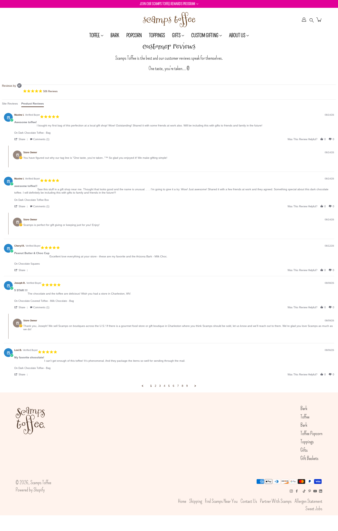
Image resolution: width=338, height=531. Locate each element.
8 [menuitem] (182, 385)
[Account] (304, 19)
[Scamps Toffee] (169, 19)
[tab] (10, 104)
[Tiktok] (304, 491)
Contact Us (249, 501)
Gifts (176, 35)
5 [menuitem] (169, 385)
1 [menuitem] (151, 385)
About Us (237, 35)
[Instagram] (291, 491)
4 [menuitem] (164, 385)
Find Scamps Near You (221, 501)
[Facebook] (296, 491)
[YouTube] (315, 491)
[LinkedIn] (320, 491)
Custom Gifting (204, 35)
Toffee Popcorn (311, 433)
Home (182, 501)
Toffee (94, 35)
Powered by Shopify (30, 490)
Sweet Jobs (313, 509)
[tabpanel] (169, 248)
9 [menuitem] (187, 385)
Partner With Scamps (276, 501)
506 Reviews (50, 91)
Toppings (157, 35)
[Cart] (319, 19)
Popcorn (134, 35)
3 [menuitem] (160, 385)
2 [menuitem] (155, 385)
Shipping (195, 501)
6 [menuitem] (173, 385)
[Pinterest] (309, 491)
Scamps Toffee (40, 483)
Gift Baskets (309, 458)
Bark (115, 35)
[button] (169, 4)
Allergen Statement (308, 501)
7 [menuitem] (178, 385)
